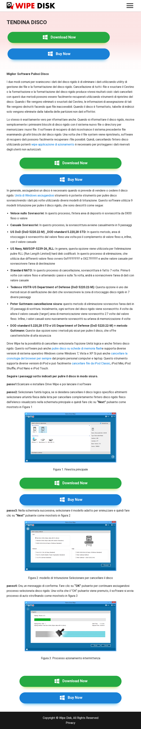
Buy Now (63, 54)
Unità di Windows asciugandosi (34, 195)
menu (129, 6)
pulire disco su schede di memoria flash (77, 348)
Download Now (63, 37)
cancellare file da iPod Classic (91, 363)
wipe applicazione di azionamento (52, 144)
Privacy (70, 723)
